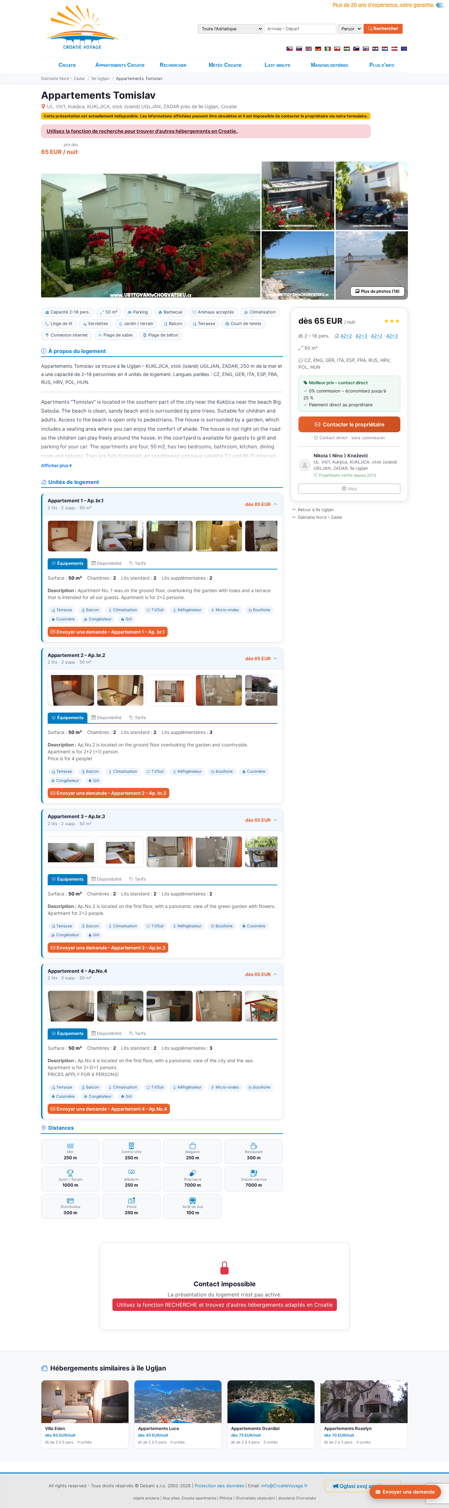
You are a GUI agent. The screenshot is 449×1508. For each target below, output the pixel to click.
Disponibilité (109, 563)
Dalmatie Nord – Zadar (63, 78)
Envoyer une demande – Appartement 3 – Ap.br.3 (111, 947)
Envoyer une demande (409, 1492)
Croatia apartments (198, 1498)
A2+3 (361, 336)
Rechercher (385, 28)
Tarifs (140, 563)
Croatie (67, 65)
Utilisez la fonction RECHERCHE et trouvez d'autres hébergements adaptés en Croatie (225, 1304)
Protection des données (219, 1485)
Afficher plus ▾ (56, 465)
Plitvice (226, 1498)
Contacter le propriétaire (353, 424)
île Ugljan (100, 78)
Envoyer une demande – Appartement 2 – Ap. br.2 (111, 793)
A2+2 (346, 336)
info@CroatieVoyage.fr (284, 1485)
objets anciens (146, 1498)
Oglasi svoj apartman (366, 1486)
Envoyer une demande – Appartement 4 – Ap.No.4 (112, 1109)
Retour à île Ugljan (316, 509)
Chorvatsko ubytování (255, 1498)
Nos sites (171, 1498)
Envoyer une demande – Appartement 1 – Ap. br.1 (111, 632)
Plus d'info (381, 65)
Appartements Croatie (120, 65)
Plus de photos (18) (380, 291)
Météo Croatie (225, 65)
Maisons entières (329, 65)
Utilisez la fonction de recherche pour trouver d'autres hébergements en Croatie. (142, 131)
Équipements (70, 563)
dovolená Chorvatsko (297, 1498)
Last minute (277, 65)
